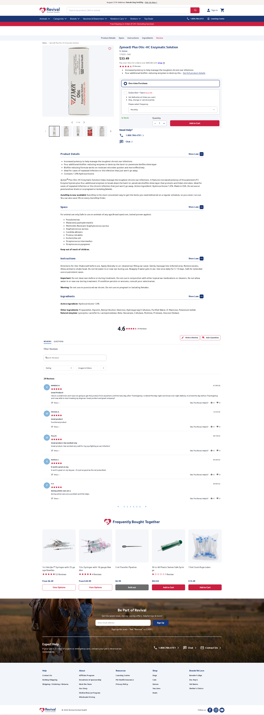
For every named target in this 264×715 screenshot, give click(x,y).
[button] (222, 10)
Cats (154, 680)
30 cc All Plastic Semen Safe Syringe (168, 569)
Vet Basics (193, 684)
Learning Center (123, 675)
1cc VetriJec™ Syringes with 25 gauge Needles (58, 569)
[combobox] (133, 10)
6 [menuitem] (140, 506)
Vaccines (156, 688)
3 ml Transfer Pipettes (126, 567)
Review (159, 37)
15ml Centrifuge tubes (199, 567)
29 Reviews (136, 66)
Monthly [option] (134, 109)
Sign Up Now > (151, 2)
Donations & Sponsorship (90, 680)
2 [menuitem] (127, 506)
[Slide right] (84, 122)
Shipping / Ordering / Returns (55, 684)
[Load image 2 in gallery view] (66, 131)
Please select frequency (138, 104)
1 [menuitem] (124, 506)
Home (44, 43)
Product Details (108, 37)
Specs (121, 37)
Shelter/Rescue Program (89, 693)
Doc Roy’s (193, 680)
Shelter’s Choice (196, 688)
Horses (156, 684)
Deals (155, 693)
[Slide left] (72, 122)
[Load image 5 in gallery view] (102, 131)
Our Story (83, 688)
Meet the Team (85, 684)
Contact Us (47, 675)
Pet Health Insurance (125, 680)
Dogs (155, 675)
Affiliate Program (86, 675)
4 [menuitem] (133, 506)
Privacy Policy (122, 684)
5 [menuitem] (136, 506)
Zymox (124, 51)
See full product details (194, 73)
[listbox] (172, 110)
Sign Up (160, 622)
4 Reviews (97, 574)
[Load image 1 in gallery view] (54, 131)
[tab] (190, 337)
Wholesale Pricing (87, 697)
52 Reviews (60, 574)
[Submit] (195, 10)
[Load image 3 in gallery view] (78, 131)
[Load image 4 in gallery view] (90, 131)
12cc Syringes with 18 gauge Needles (95, 569)
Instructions (133, 37)
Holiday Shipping (49, 680)
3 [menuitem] (130, 506)
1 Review (169, 574)
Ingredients (147, 37)
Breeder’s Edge (195, 675)
